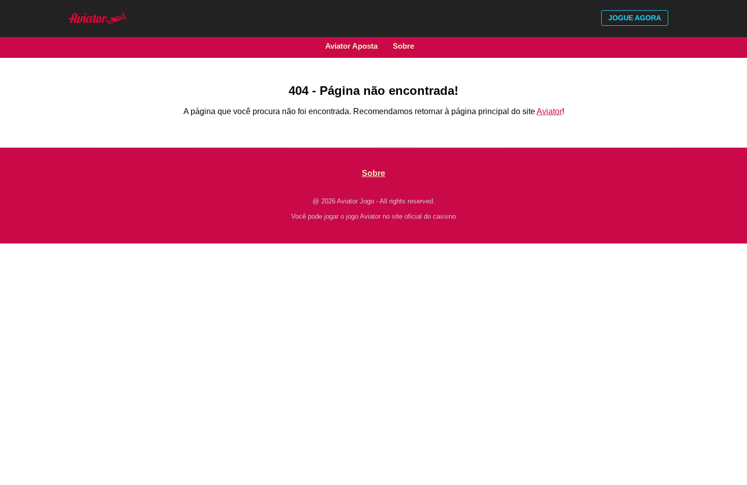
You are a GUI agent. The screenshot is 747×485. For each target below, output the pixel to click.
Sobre (403, 46)
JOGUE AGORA (634, 18)
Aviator (549, 111)
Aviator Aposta (351, 46)
